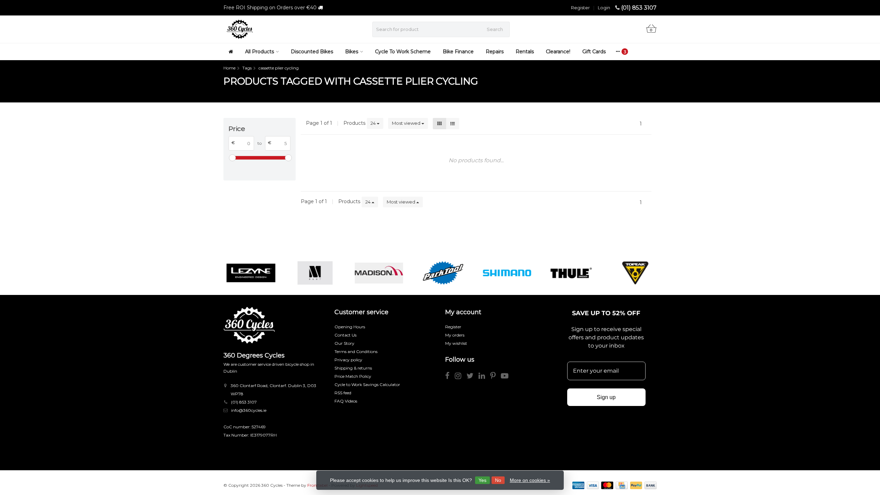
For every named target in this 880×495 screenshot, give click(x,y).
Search (495, 29)
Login (604, 7)
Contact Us (345, 335)
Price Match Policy (352, 376)
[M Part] (312, 273)
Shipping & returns (353, 368)
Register (580, 7)
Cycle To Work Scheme (403, 51)
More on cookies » (530, 480)
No (498, 480)
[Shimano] (504, 273)
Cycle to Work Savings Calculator (367, 384)
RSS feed (342, 392)
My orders (454, 335)
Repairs (495, 51)
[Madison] (376, 273)
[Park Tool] (440, 273)
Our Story (344, 343)
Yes (482, 480)
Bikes (351, 51)
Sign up (606, 397)
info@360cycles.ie (248, 410)
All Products (259, 51)
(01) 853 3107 (639, 7)
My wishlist (456, 343)
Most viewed (406, 123)
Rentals (525, 51)
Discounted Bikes (312, 51)
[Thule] (568, 273)
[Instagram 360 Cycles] (460, 377)
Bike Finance (458, 51)
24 (374, 123)
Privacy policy (348, 359)
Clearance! (558, 51)
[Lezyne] (247, 273)
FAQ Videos (345, 401)
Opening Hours (349, 326)
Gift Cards (594, 51)
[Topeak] (632, 273)
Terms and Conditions (355, 351)
